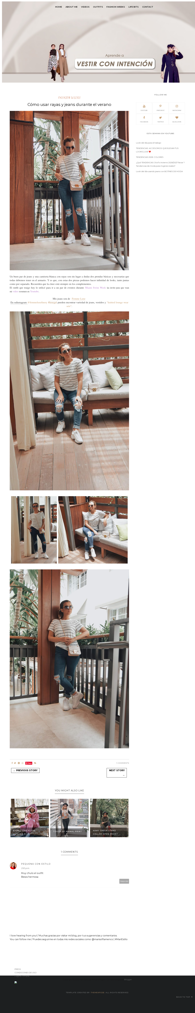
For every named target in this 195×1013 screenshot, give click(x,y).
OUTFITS (98, 6)
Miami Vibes (100, 831)
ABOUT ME (72, 6)
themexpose (97, 992)
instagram (176, 110)
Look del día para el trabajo (148, 143)
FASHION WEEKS (115, 6)
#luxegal (52, 302)
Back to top (183, 997)
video (15, 291)
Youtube (34, 291)
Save (30, 763)
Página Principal (22, 976)
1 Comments (122, 763)
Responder (124, 881)
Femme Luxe (78, 298)
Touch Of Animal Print (27, 831)
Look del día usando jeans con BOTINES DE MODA (159, 171)
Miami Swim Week (96, 287)
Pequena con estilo (36, 864)
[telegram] (19, 763)
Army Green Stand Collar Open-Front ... (67, 832)
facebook (144, 122)
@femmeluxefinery (37, 302)
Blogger (128, 979)
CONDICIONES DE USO (26, 972)
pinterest (160, 110)
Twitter (160, 122)
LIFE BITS (133, 6)
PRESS (18, 969)
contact (147, 6)
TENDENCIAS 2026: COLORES (149, 157)
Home (58, 6)
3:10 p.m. (25, 868)
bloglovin (176, 122)
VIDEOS (85, 6)
